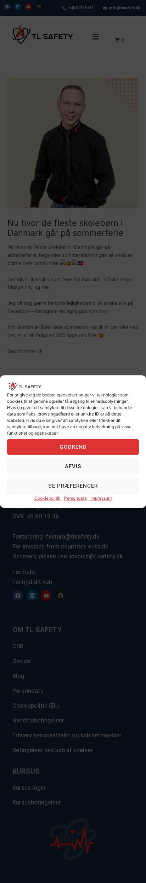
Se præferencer (73, 486)
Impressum (101, 498)
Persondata (75, 498)
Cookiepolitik (47, 498)
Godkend (73, 447)
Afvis (73, 466)
